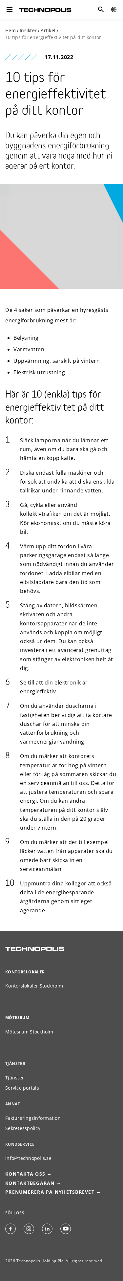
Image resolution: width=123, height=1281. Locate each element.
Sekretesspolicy (22, 1128)
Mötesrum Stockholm (29, 1032)
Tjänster (14, 1078)
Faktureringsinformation (33, 1118)
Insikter (28, 30)
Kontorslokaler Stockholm (34, 986)
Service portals (22, 1088)
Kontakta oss (25, 1174)
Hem (10, 30)
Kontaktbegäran (30, 1183)
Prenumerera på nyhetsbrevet (49, 1192)
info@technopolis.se (28, 1158)
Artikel (48, 30)
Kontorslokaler (25, 972)
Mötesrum (17, 1017)
